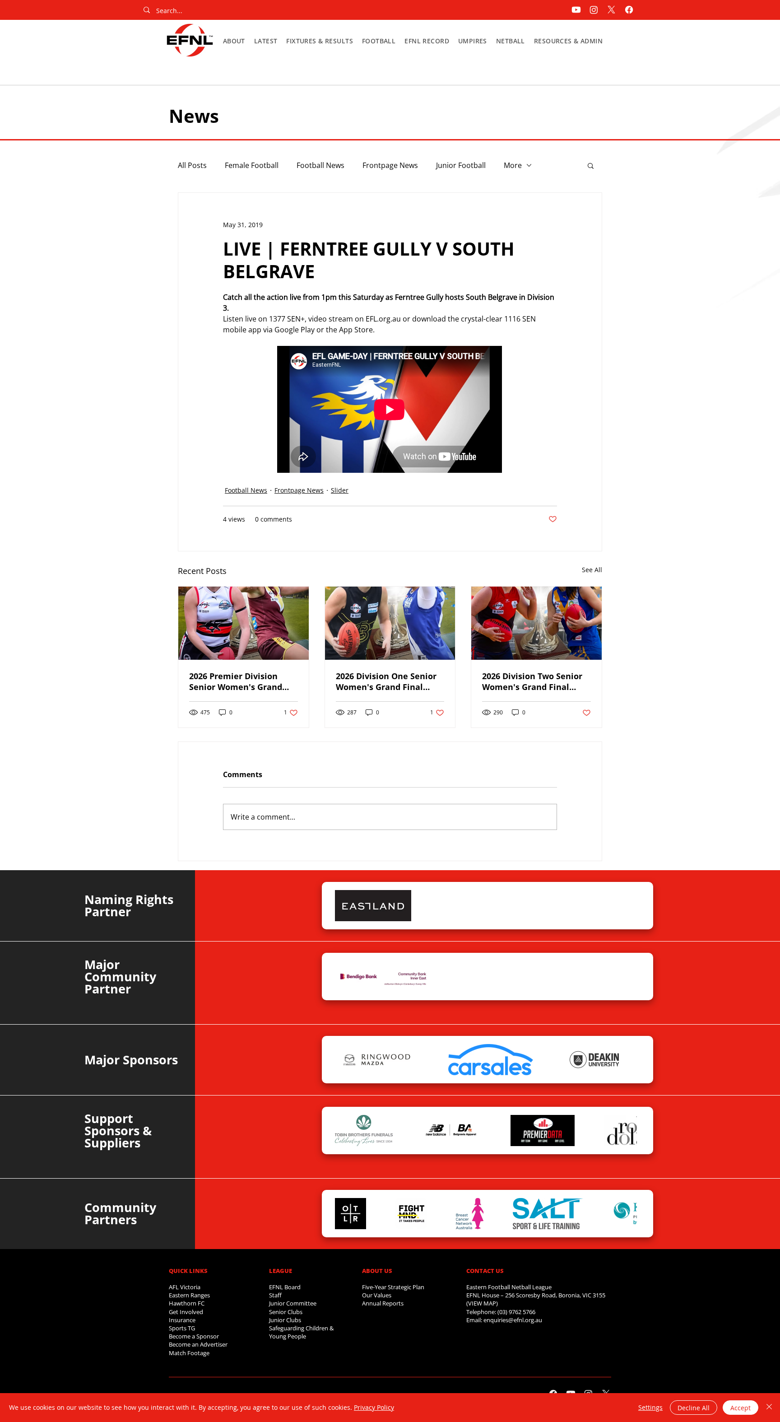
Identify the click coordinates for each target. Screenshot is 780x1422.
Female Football (252, 165)
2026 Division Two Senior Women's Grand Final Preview (532, 681)
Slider (339, 490)
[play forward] (625, 905)
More (513, 165)
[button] (234, 41)
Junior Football (461, 165)
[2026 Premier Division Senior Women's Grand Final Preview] (243, 623)
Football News (320, 165)
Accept (740, 1407)
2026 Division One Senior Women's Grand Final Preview (386, 681)
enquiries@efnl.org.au (512, 1320)
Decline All (694, 1407)
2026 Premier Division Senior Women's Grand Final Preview (235, 681)
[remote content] (390, 410)
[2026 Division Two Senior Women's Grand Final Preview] (536, 623)
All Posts (192, 165)
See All (592, 569)
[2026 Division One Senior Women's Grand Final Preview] (390, 623)
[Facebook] (629, 10)
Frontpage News (390, 165)
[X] (611, 10)
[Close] (769, 1407)
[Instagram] (594, 10)
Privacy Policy (374, 1407)
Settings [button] (650, 1407)
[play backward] (346, 905)
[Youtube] (576, 10)
